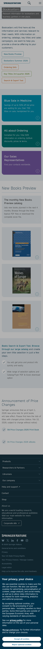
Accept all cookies (21, 639)
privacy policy (16, 620)
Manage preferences (11, 630)
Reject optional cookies (21, 645)
